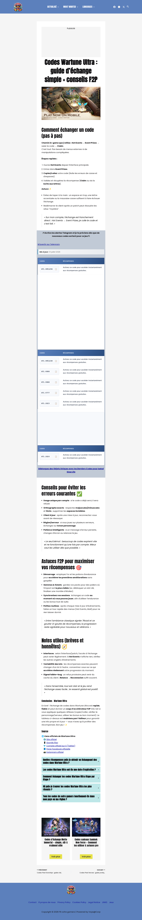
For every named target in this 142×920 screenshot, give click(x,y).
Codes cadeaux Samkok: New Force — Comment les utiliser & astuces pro (86, 842)
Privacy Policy (63, 902)
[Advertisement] (71, 43)
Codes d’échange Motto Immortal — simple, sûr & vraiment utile (56, 842)
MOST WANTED (69, 6)
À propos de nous (47, 902)
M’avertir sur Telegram (49, 244)
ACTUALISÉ (52, 6)
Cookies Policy (79, 902)
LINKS (104, 902)
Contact (32, 902)
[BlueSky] (119, 7)
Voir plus (55, 856)
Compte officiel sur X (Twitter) (60, 745)
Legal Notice (94, 902)
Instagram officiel (55, 752)
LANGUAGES (87, 6)
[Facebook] (114, 7)
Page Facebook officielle (58, 749)
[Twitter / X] (124, 7)
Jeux (111, 902)
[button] (58, 6)
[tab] (71, 761)
